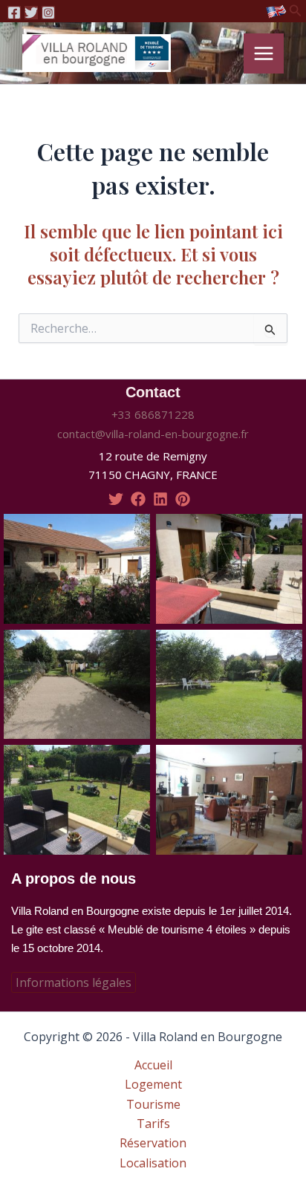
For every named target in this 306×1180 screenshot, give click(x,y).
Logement (153, 1084)
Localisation (153, 1163)
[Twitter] (31, 12)
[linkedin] (160, 499)
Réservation (153, 1143)
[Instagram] (48, 12)
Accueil (153, 1065)
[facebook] (138, 499)
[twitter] (115, 499)
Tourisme (153, 1104)
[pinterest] (182, 499)
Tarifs (153, 1123)
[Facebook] (14, 12)
